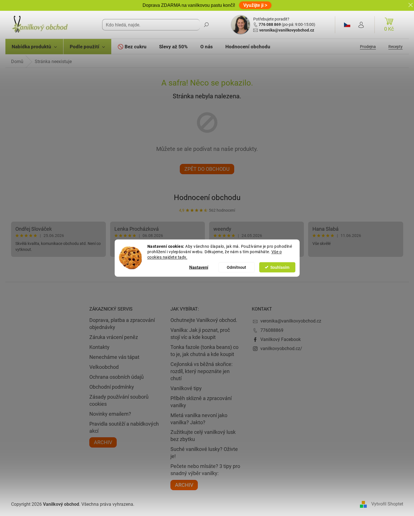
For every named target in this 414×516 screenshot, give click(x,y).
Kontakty (99, 347)
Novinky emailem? (110, 414)
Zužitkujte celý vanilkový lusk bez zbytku (203, 435)
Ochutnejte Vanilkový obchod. (203, 320)
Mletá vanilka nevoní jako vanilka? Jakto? (198, 418)
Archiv (103, 442)
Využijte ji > (255, 5)
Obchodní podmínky (111, 387)
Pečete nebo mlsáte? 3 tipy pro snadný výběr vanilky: (205, 469)
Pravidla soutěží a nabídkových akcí (124, 427)
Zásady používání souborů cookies (119, 400)
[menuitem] (34, 46)
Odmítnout (236, 267)
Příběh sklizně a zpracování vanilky (201, 401)
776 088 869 (270, 24)
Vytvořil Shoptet (387, 504)
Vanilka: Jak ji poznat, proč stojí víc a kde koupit (200, 333)
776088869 (271, 330)
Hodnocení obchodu (207, 197)
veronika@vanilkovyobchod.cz (286, 30)
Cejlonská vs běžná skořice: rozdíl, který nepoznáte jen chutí (201, 371)
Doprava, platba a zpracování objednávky (122, 323)
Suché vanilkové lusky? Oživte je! (204, 452)
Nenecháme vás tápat (114, 357)
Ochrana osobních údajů (116, 377)
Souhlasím (279, 267)
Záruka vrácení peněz (113, 337)
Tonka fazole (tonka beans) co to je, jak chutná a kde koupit (204, 350)
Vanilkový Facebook (280, 339)
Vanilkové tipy (186, 388)
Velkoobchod (104, 367)
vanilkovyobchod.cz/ (281, 348)
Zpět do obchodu (207, 169)
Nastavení (198, 267)
